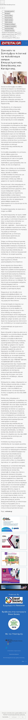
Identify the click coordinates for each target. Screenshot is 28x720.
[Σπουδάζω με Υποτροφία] (11, 541)
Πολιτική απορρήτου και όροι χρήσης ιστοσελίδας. (14, 657)
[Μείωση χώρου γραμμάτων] (16, 38)
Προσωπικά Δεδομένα (14, 654)
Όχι (22, 717)
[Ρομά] (11, 575)
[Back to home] (11, 43)
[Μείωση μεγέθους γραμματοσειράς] (18, 34)
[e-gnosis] (11, 524)
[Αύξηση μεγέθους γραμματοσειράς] (20, 34)
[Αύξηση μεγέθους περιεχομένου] (20, 32)
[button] (26, 43)
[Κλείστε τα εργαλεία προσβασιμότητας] (4, 8)
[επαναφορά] (1, 8)
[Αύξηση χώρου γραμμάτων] (18, 38)
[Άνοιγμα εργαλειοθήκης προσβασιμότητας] (2, 2)
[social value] (11, 558)
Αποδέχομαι (14, 717)
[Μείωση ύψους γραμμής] (13, 36)
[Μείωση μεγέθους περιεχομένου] (18, 32)
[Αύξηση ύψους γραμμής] (15, 36)
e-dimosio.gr (8, 511)
